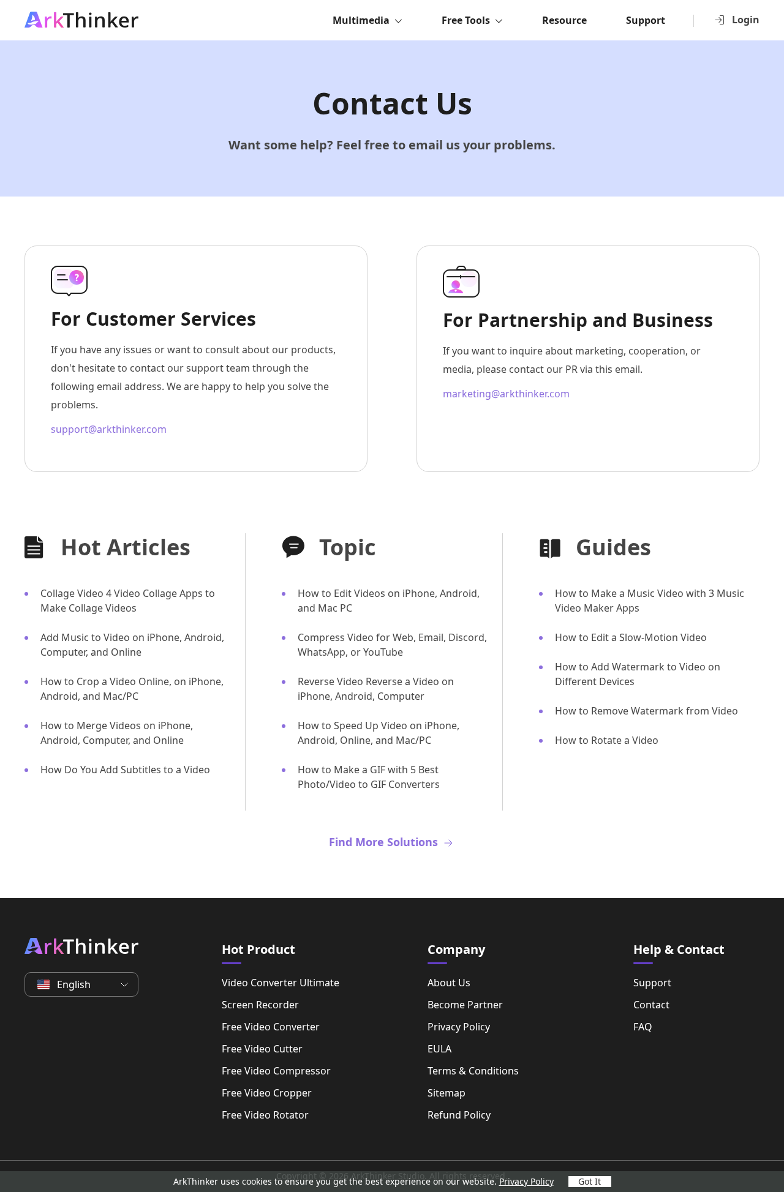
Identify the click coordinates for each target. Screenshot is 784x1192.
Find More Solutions (385, 841)
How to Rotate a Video (606, 740)
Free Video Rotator (265, 1115)
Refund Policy (459, 1115)
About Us (449, 982)
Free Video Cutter (262, 1048)
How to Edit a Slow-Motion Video (631, 637)
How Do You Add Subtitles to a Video (125, 769)
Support (645, 20)
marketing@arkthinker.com (506, 393)
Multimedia (361, 20)
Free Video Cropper (267, 1093)
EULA (439, 1048)
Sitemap (447, 1093)
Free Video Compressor (276, 1071)
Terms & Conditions (473, 1071)
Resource (564, 20)
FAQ (642, 1026)
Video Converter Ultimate (280, 982)
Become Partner (465, 1004)
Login (746, 19)
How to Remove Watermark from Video (646, 711)
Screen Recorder (260, 1004)
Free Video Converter (271, 1026)
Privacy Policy (459, 1026)
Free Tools (466, 20)
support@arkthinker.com (109, 429)
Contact (651, 1004)
